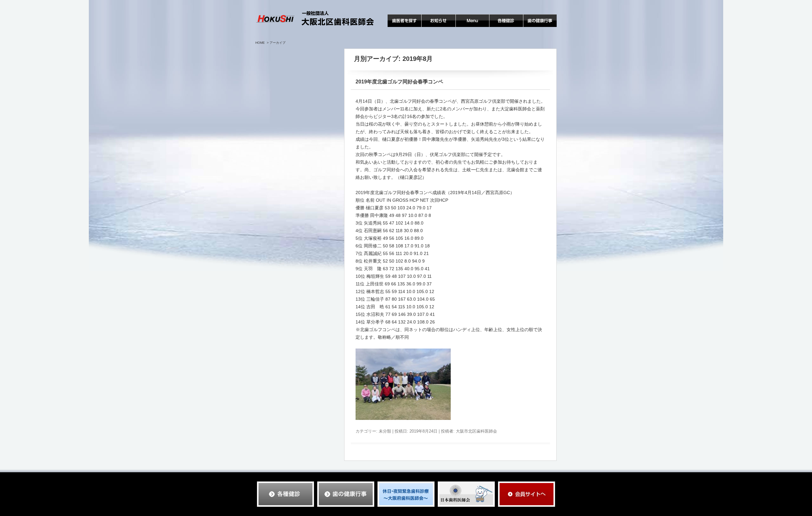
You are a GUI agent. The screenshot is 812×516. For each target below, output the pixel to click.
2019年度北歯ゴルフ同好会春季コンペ (399, 81)
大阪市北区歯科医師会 (476, 431)
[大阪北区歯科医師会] (315, 19)
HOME (260, 42)
